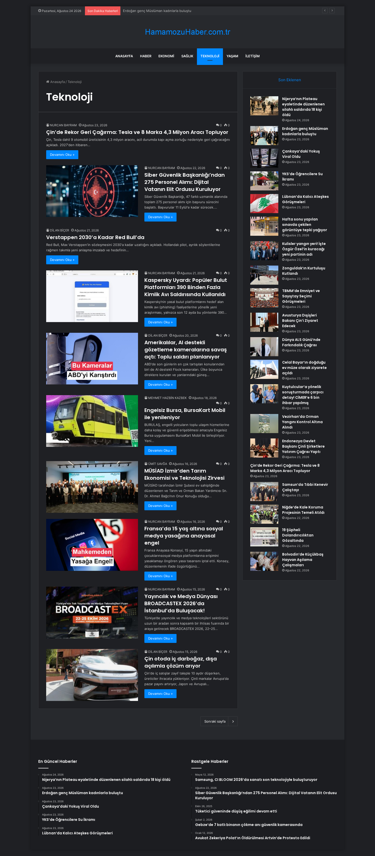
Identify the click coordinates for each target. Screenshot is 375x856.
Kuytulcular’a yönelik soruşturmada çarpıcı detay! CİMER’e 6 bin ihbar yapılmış (302, 394)
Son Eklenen (289, 79)
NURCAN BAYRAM (63, 125)
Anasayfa (124, 56)
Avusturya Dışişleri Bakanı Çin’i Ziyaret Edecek (300, 320)
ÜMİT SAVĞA (157, 464)
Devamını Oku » (62, 155)
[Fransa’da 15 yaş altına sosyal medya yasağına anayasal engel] (92, 545)
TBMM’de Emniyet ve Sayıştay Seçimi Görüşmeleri (301, 296)
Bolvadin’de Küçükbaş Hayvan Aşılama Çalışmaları (302, 560)
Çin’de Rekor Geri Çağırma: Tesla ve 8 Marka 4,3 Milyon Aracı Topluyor (137, 132)
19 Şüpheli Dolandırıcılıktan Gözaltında (298, 535)
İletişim (252, 56)
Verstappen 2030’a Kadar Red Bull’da (95, 237)
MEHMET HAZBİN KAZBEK (167, 398)
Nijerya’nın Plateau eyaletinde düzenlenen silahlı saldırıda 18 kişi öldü (303, 106)
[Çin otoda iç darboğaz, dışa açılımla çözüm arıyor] (92, 675)
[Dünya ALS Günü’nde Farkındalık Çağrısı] (264, 346)
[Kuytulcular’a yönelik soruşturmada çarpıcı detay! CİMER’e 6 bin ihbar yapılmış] (264, 393)
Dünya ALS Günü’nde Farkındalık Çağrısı (301, 342)
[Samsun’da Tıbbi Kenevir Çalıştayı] (264, 491)
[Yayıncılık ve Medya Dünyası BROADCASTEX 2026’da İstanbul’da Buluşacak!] (92, 612)
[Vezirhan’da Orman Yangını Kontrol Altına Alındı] (264, 423)
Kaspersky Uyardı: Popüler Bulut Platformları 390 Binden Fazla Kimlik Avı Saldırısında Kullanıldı (185, 287)
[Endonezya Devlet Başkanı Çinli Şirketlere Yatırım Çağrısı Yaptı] (264, 448)
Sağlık (187, 56)
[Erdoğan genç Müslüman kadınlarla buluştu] (264, 135)
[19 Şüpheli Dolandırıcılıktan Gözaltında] (264, 536)
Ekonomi (166, 56)
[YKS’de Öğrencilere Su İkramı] (264, 180)
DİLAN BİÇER (59, 230)
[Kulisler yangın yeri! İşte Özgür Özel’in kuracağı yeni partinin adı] (264, 250)
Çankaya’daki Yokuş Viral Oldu (146, 11)
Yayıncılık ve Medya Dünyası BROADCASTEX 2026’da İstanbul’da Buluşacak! (181, 603)
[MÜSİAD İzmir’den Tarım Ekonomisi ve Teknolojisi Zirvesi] (92, 487)
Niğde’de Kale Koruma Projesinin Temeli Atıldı (303, 510)
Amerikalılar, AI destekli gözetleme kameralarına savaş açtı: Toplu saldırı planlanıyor (185, 349)
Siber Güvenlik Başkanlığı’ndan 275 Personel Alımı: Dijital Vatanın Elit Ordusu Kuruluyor (184, 182)
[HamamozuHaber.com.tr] (187, 32)
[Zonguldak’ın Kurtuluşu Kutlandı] (264, 275)
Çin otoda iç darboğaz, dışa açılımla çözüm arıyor (180, 662)
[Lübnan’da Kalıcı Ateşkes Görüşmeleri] (264, 203)
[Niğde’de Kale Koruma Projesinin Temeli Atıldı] (264, 514)
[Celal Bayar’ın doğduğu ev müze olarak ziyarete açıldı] (264, 369)
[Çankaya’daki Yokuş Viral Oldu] (264, 158)
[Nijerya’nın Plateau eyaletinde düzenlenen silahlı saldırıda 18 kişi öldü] (264, 105)
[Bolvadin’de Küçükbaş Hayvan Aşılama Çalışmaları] (264, 561)
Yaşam (232, 56)
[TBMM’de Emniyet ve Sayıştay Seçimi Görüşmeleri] (264, 297)
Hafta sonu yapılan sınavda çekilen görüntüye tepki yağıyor (304, 224)
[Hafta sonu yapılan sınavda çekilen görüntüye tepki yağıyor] (264, 226)
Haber (145, 56)
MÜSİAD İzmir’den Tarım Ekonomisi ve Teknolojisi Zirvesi (184, 474)
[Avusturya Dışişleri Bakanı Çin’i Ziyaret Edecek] (264, 322)
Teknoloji (210, 56)
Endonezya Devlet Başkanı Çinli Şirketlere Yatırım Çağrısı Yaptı (303, 446)
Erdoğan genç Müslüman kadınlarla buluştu (305, 131)
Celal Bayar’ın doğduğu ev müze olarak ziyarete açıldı (304, 368)
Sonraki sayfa (215, 721)
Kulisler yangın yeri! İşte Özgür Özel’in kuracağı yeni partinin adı (304, 249)
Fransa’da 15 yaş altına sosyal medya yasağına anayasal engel (183, 535)
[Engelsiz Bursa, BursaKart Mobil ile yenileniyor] (92, 421)
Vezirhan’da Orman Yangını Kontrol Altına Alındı (302, 422)
